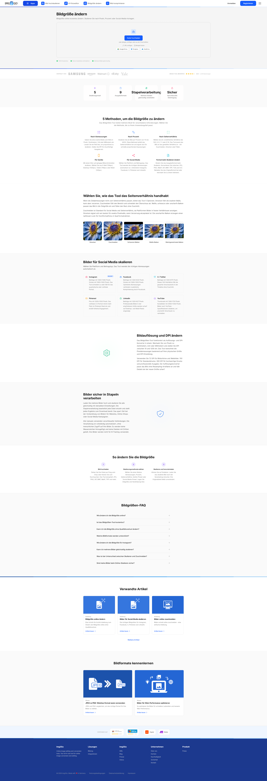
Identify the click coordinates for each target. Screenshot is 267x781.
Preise (184, 751)
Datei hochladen (133, 38)
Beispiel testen (140, 45)
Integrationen (92, 754)
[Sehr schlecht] (186, 74)
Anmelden (231, 3)
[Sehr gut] (194, 74)
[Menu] (260, 3)
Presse (121, 757)
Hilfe (121, 751)
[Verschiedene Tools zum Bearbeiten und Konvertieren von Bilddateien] (11, 3)
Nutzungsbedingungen (97, 773)
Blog (121, 754)
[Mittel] (190, 74)
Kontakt (153, 763)
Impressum (131, 773)
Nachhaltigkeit (156, 757)
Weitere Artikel (133, 640)
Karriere (153, 754)
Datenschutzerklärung (116, 773)
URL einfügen (128, 45)
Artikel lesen (89, 631)
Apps (33, 3)
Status (121, 760)
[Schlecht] (188, 74)
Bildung (90, 751)
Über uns (154, 751)
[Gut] (192, 74)
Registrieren (248, 3)
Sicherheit (154, 760)
